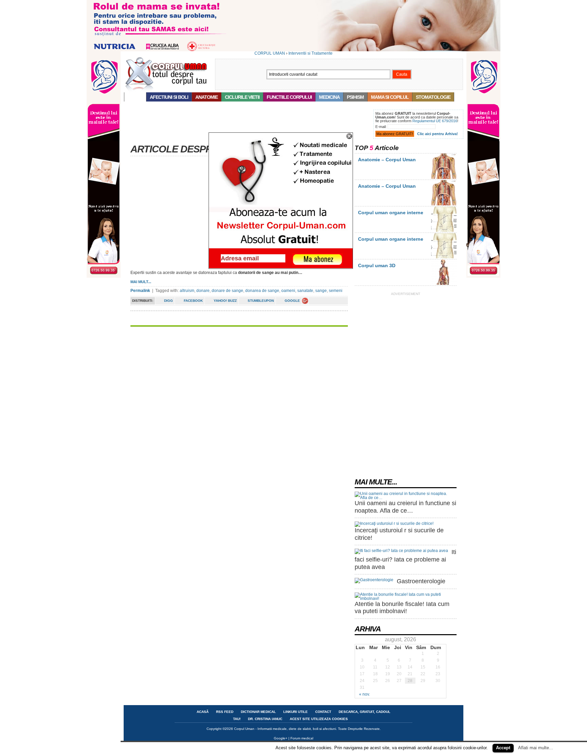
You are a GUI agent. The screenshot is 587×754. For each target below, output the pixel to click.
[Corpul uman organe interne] (444, 230)
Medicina (329, 97)
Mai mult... (140, 282)
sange (321, 290)
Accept (503, 747)
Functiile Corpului (289, 97)
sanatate (305, 290)
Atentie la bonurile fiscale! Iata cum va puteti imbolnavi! (402, 608)
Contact (323, 712)
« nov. (364, 694)
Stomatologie (433, 97)
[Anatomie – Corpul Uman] (444, 177)
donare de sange (227, 290)
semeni (335, 290)
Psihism (355, 97)
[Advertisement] (247, 125)
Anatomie (206, 97)
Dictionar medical (258, 712)
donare (203, 290)
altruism (187, 290)
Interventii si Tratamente (310, 53)
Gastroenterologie (421, 581)
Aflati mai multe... (535, 747)
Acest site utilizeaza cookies (319, 719)
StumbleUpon (261, 300)
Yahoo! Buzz (225, 300)
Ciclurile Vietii (242, 97)
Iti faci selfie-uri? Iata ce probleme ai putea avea (405, 559)
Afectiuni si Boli (169, 97)
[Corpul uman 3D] (444, 283)
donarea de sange (262, 290)
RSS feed (224, 712)
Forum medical (301, 738)
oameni (288, 290)
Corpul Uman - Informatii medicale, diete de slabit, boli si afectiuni (285, 729)
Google (292, 300)
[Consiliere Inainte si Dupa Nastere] (293, 50)
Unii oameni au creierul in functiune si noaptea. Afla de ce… (405, 507)
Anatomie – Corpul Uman (387, 159)
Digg (168, 300)
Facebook (193, 300)
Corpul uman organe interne (390, 212)
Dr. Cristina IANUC (265, 719)
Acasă (135, 97)
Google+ (280, 738)
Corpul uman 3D (376, 265)
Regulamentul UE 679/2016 (434, 121)
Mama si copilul (390, 97)
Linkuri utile (295, 712)
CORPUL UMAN (269, 53)
